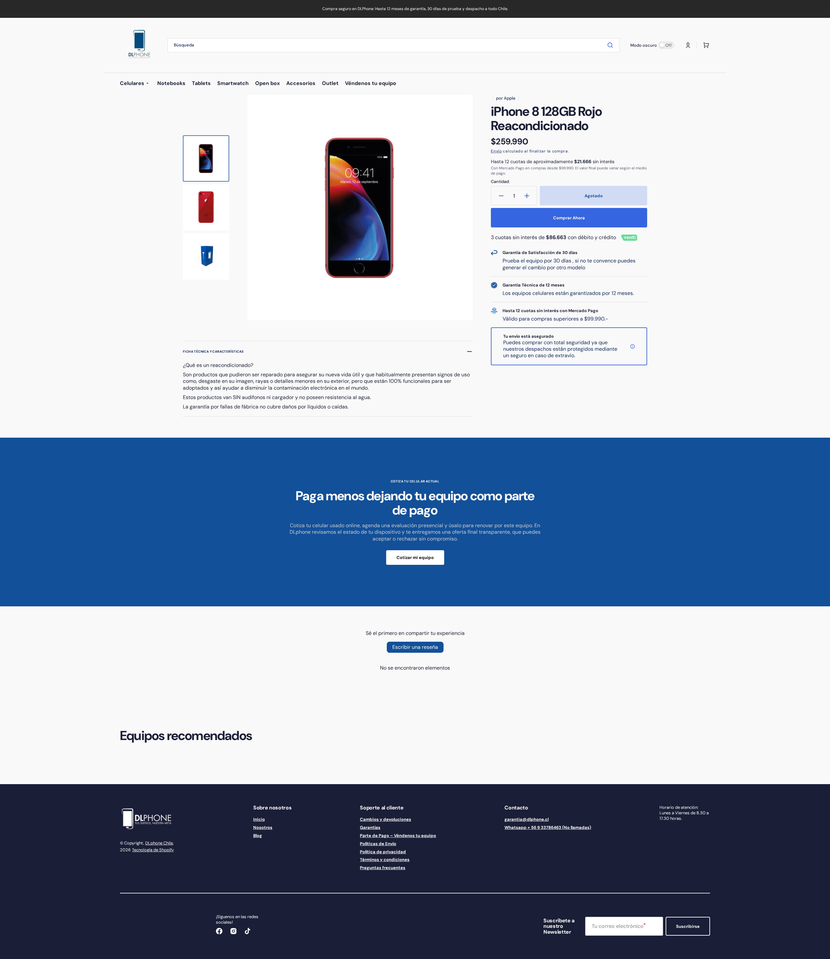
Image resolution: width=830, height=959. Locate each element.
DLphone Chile (159, 843)
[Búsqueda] (611, 45)
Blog (257, 835)
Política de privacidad (383, 852)
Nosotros (262, 827)
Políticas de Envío (378, 843)
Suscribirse (688, 926)
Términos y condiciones (384, 859)
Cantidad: (500, 181)
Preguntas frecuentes (382, 867)
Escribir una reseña (415, 647)
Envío (496, 151)
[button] (688, 45)
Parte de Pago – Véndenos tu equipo (398, 835)
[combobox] (393, 45)
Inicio (259, 819)
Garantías (370, 827)
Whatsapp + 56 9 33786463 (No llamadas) (547, 827)
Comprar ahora (569, 218)
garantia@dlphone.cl (526, 819)
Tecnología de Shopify (153, 850)
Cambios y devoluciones (385, 819)
